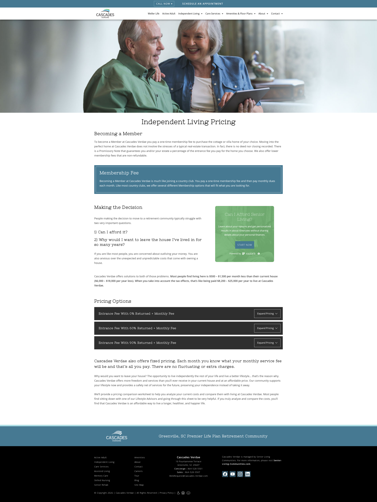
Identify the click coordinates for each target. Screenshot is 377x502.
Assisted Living (102, 471)
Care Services (101, 466)
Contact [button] (275, 13)
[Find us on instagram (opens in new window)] (240, 474)
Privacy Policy (167, 492)
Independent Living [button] (189, 13)
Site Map (139, 484)
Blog (136, 480)
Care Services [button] (212, 13)
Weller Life (153, 13)
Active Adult (168, 13)
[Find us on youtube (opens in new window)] (233, 474)
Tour (136, 475)
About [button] (261, 13)
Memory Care (101, 475)
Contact (138, 466)
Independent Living (104, 462)
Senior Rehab (101, 484)
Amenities (139, 457)
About (137, 462)
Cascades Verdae (125, 492)
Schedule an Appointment (202, 3)
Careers (138, 471)
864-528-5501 (195, 468)
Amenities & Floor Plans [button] (239, 13)
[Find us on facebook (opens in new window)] (225, 474)
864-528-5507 (192, 472)
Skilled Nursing (102, 480)
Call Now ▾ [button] (164, 3)
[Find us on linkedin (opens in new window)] (248, 474)
